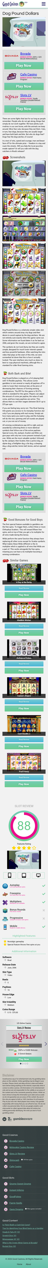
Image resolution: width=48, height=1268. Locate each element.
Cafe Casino (28, 74)
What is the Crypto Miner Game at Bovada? (20, 1243)
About (28, 1264)
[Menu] (44, 4)
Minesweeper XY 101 (11, 1239)
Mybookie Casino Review (21, 1147)
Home (19, 1264)
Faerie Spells (15, 1203)
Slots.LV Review (24, 1028)
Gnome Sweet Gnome (20, 1184)
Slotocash (14, 1160)
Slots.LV (25, 95)
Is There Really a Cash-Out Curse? (16, 1225)
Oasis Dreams (16, 1209)
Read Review (24, 588)
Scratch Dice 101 (9, 1235)
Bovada (25, 53)
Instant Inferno (16, 1190)
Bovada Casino (16, 1141)
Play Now (24, 65)
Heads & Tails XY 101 (11, 1232)
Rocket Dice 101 (9, 1246)
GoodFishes (15, 1196)
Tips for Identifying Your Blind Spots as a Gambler (22, 1228)
